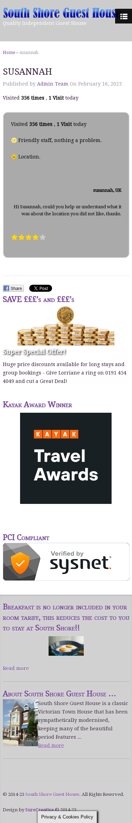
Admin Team (52, 84)
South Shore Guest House (52, 794)
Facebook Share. (13, 288)
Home (9, 52)
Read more (16, 668)
